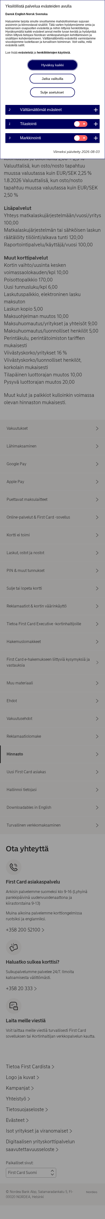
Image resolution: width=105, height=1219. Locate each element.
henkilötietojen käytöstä (53, 52)
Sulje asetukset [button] (52, 92)
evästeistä (25, 52)
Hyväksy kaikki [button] (52, 65)
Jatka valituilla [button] (52, 79)
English (20, 14)
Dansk (9, 14)
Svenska (41, 14)
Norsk (30, 14)
